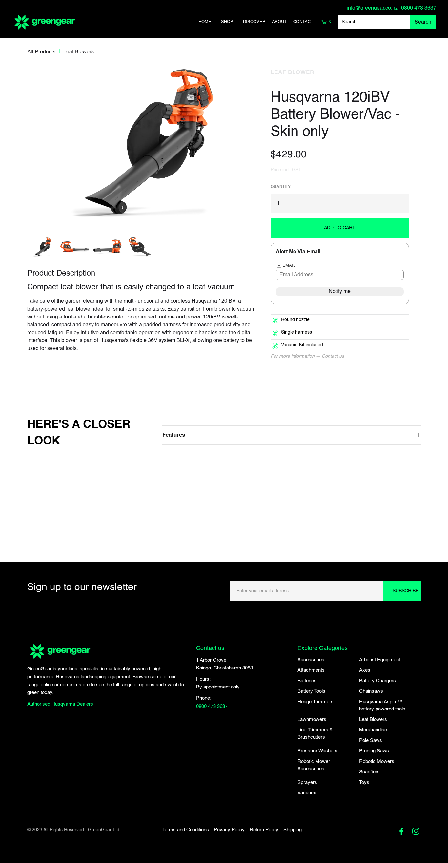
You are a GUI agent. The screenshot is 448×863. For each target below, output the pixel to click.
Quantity (281, 187)
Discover (254, 22)
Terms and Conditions (185, 829)
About (279, 22)
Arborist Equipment (379, 659)
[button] (227, 22)
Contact (303, 22)
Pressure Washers (317, 751)
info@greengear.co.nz (372, 8)
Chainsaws (371, 691)
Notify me (340, 291)
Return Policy (264, 829)
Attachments (311, 670)
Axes (364, 670)
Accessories (310, 659)
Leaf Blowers (78, 52)
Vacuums (307, 793)
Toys (364, 782)
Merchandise (373, 730)
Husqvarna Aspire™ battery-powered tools (382, 705)
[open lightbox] (143, 143)
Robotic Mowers (376, 761)
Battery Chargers (377, 680)
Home (204, 22)
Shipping (292, 829)
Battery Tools (311, 691)
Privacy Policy (229, 829)
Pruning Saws (374, 751)
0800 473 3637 (418, 8)
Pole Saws (370, 740)
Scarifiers (369, 772)
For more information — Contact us (307, 356)
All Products (41, 52)
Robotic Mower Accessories (313, 765)
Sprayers (307, 782)
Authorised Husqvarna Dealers (60, 704)
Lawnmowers (311, 719)
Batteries (306, 680)
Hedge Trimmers (315, 701)
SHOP (227, 22)
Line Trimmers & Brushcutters (315, 734)
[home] (44, 22)
